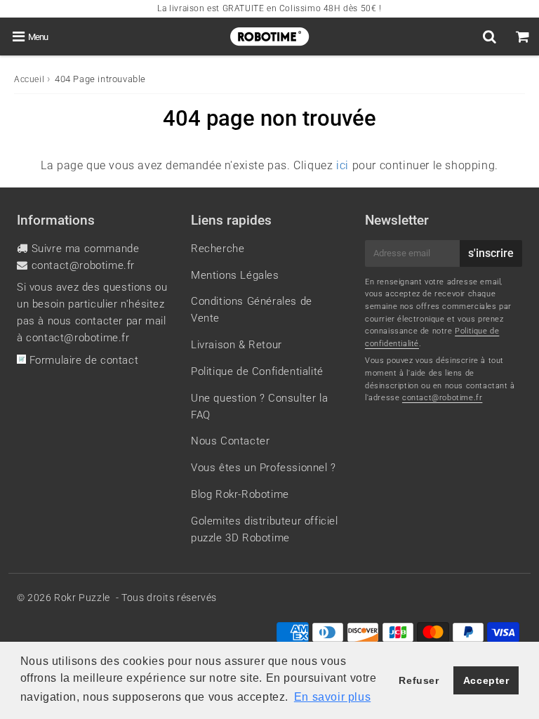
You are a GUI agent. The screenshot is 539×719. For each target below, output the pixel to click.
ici (342, 165)
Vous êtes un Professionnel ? (263, 467)
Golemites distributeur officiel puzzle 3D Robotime (264, 529)
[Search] (489, 36)
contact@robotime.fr (83, 265)
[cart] (522, 36)
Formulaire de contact (82, 360)
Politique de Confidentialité (257, 371)
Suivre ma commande (86, 248)
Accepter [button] (486, 680)
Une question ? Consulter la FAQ (259, 406)
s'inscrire (491, 253)
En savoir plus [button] (332, 697)
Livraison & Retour (236, 344)
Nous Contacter (230, 441)
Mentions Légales (235, 275)
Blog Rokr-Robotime (240, 494)
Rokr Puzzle (82, 597)
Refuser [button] (419, 680)
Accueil (29, 79)
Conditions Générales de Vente (251, 309)
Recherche (217, 248)
